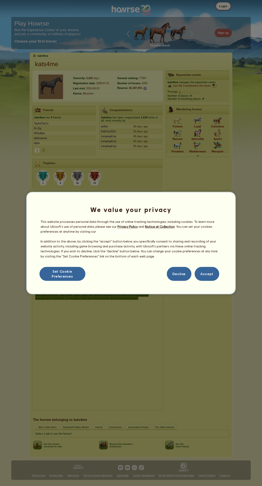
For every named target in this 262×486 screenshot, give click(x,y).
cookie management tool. (115, 231)
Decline (179, 274)
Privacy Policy (127, 226)
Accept (206, 274)
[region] (131, 243)
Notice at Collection (160, 226)
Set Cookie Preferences (62, 273)
